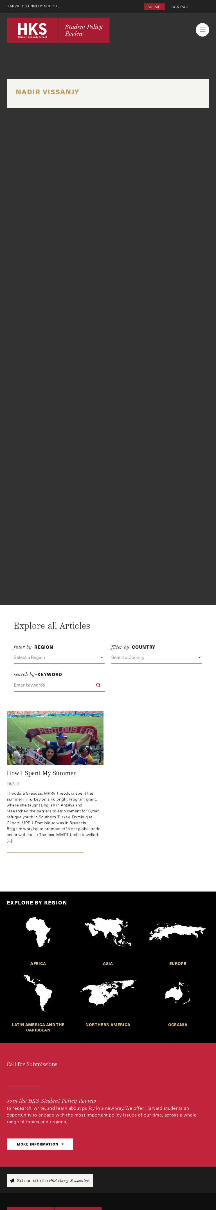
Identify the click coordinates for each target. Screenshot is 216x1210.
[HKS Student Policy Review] (58, 30)
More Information (37, 1144)
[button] (59, 657)
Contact (180, 7)
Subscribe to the (52, 1181)
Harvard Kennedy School (33, 6)
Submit (154, 7)
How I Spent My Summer (41, 773)
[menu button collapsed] (202, 30)
